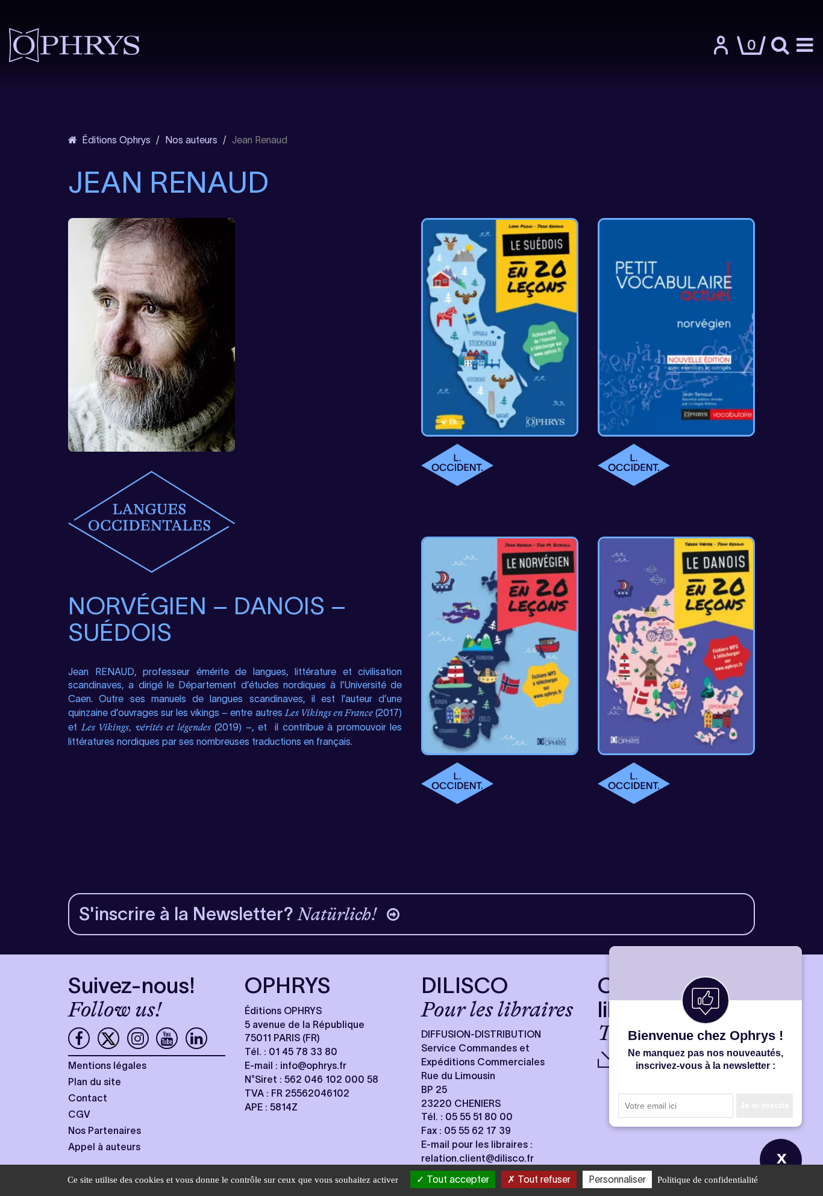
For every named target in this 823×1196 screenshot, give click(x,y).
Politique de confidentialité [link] (707, 1180)
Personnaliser (617, 1179)
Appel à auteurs (104, 1146)
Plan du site (94, 1081)
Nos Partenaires (104, 1130)
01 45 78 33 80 (303, 1051)
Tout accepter (456, 1179)
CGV (79, 1114)
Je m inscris (764, 1105)
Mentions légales (107, 1065)
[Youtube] (167, 1038)
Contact (87, 1097)
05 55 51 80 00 (479, 1116)
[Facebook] (79, 1038)
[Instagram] (138, 1038)
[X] (108, 1038)
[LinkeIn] (196, 1038)
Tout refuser (543, 1179)
